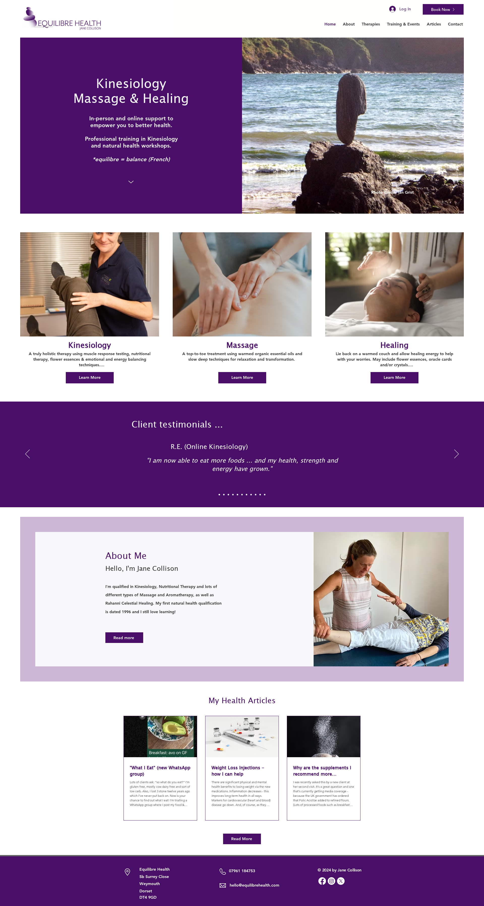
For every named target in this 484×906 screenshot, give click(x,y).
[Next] (456, 454)
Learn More (90, 377)
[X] (341, 881)
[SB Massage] (224, 494)
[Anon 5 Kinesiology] (260, 494)
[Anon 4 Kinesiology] (255, 494)
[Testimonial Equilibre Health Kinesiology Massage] (219, 494)
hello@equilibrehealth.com (254, 885)
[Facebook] (322, 881)
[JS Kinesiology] (233, 494)
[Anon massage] (264, 494)
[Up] (131, 182)
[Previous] (27, 454)
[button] (370, 24)
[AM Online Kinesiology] (237, 494)
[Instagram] (331, 881)
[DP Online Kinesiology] (228, 494)
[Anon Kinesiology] (242, 494)
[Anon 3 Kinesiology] (251, 494)
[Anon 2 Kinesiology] (246, 494)
